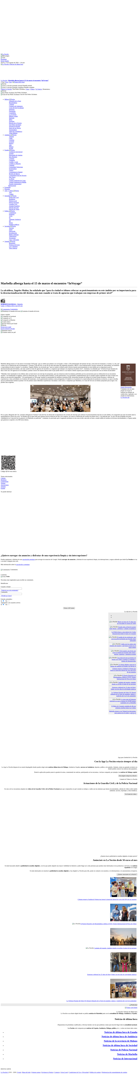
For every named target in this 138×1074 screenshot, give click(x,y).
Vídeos (32, 89)
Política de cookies (95, 1072)
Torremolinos (13, 130)
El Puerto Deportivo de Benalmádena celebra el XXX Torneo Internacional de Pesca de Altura (124, 677)
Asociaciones (5, 485)
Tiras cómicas (13, 248)
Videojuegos (12, 236)
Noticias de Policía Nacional (123, 1050)
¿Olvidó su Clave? (6, 596)
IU (10, 218)
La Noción (4, 80)
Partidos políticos (14, 224)
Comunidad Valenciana (16, 167)
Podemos (11, 214)
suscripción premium (28, 559)
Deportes (7, 189)
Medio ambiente (14, 234)
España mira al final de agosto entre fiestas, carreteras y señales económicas (122, 627)
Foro (6, 82)
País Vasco (12, 177)
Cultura (11, 194)
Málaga (7, 99)
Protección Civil (14, 197)
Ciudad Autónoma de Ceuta (17, 180)
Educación (12, 231)
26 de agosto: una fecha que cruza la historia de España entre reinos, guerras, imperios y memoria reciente (124, 652)
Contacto (57, 1072)
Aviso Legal (64, 1072)
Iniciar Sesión (5, 61)
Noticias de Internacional (125, 1058)
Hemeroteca (46, 89)
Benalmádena (13, 103)
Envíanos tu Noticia (47, 1072)
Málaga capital (13, 116)
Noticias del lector (14, 245)
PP (10, 221)
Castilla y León (13, 162)
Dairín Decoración (126, 387)
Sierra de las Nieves (15, 128)
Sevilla (11, 148)
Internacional (12, 185)
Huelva (11, 143)
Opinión (7, 241)
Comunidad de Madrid (15, 172)
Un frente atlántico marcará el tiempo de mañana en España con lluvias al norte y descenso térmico (123, 666)
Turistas (3, 483)
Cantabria (12, 160)
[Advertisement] (57, 14)
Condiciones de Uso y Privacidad (79, 1072)
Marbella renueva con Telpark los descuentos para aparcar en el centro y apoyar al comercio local (122, 712)
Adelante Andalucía (15, 219)
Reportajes (12, 243)
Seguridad (8, 196)
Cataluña (11, 165)
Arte (10, 192)
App (10, 82)
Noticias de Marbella (127, 1054)
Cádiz (10, 138)
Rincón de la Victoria (15, 123)
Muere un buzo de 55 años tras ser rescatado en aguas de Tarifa (126, 622)
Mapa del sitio (26, 1072)
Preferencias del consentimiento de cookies (114, 1072)
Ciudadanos (12, 213)
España (7, 150)
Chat (2, 82)
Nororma (11, 121)
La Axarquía (12, 114)
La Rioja (11, 179)
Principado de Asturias (15, 155)
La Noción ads (125, 397)
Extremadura (13, 169)
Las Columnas (13, 246)
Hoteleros (3, 480)
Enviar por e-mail (6, 327)
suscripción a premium (22, 564)
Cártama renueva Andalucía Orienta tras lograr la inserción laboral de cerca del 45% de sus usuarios (123, 670)
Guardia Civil (13, 204)
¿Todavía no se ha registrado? (9, 590)
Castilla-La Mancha (15, 163)
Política (7, 211)
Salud (10, 229)
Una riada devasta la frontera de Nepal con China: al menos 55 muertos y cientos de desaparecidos (124, 659)
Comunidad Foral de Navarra (17, 175)
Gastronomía (4, 481)
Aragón (11, 153)
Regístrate (4, 59)
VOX (10, 216)
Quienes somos (35, 1072)
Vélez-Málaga (13, 133)
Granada (11, 141)
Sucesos (11, 228)
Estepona (11, 109)
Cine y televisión (14, 240)
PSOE (11, 223)
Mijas (10, 119)
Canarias (11, 158)
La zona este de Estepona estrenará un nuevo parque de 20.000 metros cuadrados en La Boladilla (123, 701)
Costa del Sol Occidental (16, 108)
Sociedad (7, 226)
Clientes (3, 478)
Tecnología (12, 238)
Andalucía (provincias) (16, 152)
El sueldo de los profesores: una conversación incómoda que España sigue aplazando (123, 638)
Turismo (3, 486)
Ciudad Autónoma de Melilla (17, 182)
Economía (8, 187)
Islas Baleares (13, 157)
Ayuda (19, 1072)
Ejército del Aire (14, 207)
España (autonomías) (15, 184)
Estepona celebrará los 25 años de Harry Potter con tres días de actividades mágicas (123, 688)
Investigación (13, 233)
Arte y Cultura (9, 191)
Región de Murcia (14, 174)
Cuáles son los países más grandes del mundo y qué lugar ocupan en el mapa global (123, 645)
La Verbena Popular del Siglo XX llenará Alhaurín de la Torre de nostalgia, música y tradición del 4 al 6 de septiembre (123, 694)
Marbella (11, 118)
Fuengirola (12, 111)
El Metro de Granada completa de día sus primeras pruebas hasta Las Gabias (123, 707)
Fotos (27, 89)
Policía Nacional (14, 202)
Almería (11, 136)
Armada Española (14, 206)
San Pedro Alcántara (19, 89)
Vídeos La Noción (6, 89)
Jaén (10, 145)
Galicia (11, 170)
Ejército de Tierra (14, 209)
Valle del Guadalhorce (15, 131)
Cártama (11, 104)
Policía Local (13, 201)
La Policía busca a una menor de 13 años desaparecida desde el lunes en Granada (124, 632)
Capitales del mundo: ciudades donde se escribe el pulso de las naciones (124, 683)
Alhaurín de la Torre (15, 101)
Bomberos (12, 199)
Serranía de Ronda (14, 126)
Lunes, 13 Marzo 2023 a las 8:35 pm (12, 306)
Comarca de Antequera (16, 106)
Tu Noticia (38, 89)
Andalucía (8, 135)
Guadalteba (12, 113)
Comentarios (14, 309)
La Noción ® (5, 1072)
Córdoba (11, 140)
